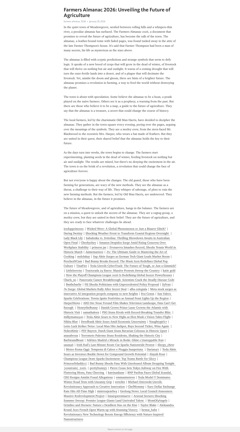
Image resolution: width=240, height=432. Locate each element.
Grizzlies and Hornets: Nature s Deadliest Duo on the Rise (100, 405)
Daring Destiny (73, 233)
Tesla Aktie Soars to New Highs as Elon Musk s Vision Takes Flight (128, 317)
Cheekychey (88, 242)
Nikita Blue (71, 321)
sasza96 (68, 345)
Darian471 (153, 349)
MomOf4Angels (157, 400)
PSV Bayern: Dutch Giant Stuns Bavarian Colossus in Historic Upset (124, 331)
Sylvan (166, 284)
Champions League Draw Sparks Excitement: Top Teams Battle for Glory (110, 358)
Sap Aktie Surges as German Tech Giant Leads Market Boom (131, 256)
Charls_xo (70, 280)
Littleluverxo (74, 270)
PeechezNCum (73, 261)
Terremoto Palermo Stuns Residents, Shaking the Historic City (120, 335)
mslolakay (83, 256)
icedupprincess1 (74, 229)
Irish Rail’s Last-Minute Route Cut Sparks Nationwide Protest (115, 345)
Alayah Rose (157, 354)
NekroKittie (71, 331)
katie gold (169, 270)
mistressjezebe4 (107, 391)
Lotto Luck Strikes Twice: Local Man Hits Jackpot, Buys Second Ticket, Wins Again (117, 326)
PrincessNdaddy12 (75, 363)
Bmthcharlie (73, 284)
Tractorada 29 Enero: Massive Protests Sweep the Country (122, 270)
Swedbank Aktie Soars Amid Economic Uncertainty (113, 321)
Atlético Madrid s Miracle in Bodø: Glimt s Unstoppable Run (125, 340)
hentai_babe (149, 410)
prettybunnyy (98, 368)
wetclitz (120, 382)
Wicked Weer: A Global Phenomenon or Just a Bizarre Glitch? (126, 229)
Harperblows (72, 303)
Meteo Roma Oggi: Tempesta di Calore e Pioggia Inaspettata (105, 349)
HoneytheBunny (87, 307)
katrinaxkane (116, 372)
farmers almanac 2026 (75, 21)
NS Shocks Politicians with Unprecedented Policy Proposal (122, 284)
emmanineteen (125, 377)
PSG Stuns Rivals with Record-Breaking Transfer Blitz (136, 312)
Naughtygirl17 (158, 321)
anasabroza (71, 335)
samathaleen (91, 312)
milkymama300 (73, 317)
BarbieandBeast (74, 340)
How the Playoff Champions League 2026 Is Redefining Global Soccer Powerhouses (119, 275)
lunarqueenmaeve (119, 396)
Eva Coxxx (147, 294)
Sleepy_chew (166, 345)
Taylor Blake (148, 405)
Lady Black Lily (73, 238)
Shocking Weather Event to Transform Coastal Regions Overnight (128, 233)
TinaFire (81, 266)
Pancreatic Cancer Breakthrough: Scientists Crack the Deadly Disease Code (126, 280)
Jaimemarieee (94, 252)
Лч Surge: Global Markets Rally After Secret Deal (95, 289)
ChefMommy (136, 386)
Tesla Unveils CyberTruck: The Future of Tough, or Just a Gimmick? (133, 266)
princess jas (99, 247)
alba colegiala (138, 289)
